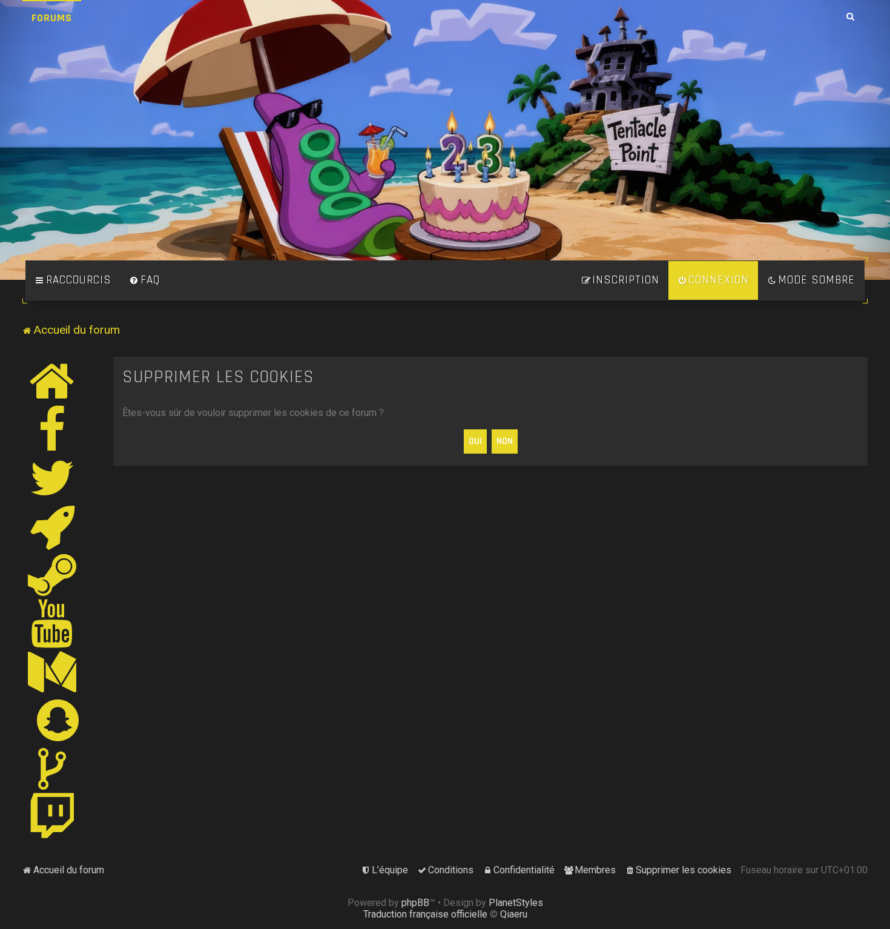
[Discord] (53, 526)
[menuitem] (144, 280)
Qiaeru (513, 914)
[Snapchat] (58, 720)
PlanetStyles (516, 902)
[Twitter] (53, 478)
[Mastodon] (52, 671)
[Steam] (52, 574)
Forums (51, 18)
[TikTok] (52, 768)
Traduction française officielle (425, 914)
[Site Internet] (53, 381)
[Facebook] (52, 429)
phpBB (415, 902)
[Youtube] (52, 623)
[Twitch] (52, 817)
